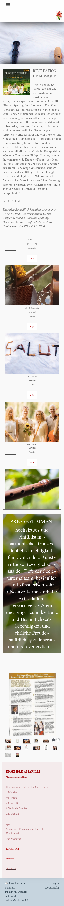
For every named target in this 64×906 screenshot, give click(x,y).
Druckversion (17, 883)
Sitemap (10, 887)
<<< (32, 258)
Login (55, 883)
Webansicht (52, 887)
